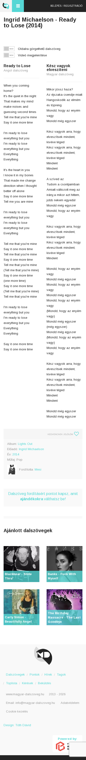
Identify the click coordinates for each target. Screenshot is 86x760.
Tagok (61, 674)
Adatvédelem (70, 703)
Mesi (38, 469)
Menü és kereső (18, 6)
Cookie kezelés (17, 711)
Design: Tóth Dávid (17, 725)
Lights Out (25, 444)
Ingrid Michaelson (31, 449)
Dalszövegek (15, 674)
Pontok (35, 674)
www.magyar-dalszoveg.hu (25, 694)
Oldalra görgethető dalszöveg (39, 49)
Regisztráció (73, 6)
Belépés (55, 6)
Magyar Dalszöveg (6, 6)
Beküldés (44, 683)
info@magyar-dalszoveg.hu (35, 703)
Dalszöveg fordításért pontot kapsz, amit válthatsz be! (43, 496)
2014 (15, 454)
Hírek (48, 674)
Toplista (11, 683)
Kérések (27, 683)
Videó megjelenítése (32, 55)
